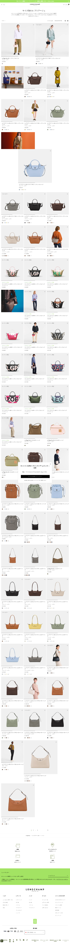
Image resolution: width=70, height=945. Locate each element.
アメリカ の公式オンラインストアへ (35, 476)
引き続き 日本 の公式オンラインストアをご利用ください (35, 480)
